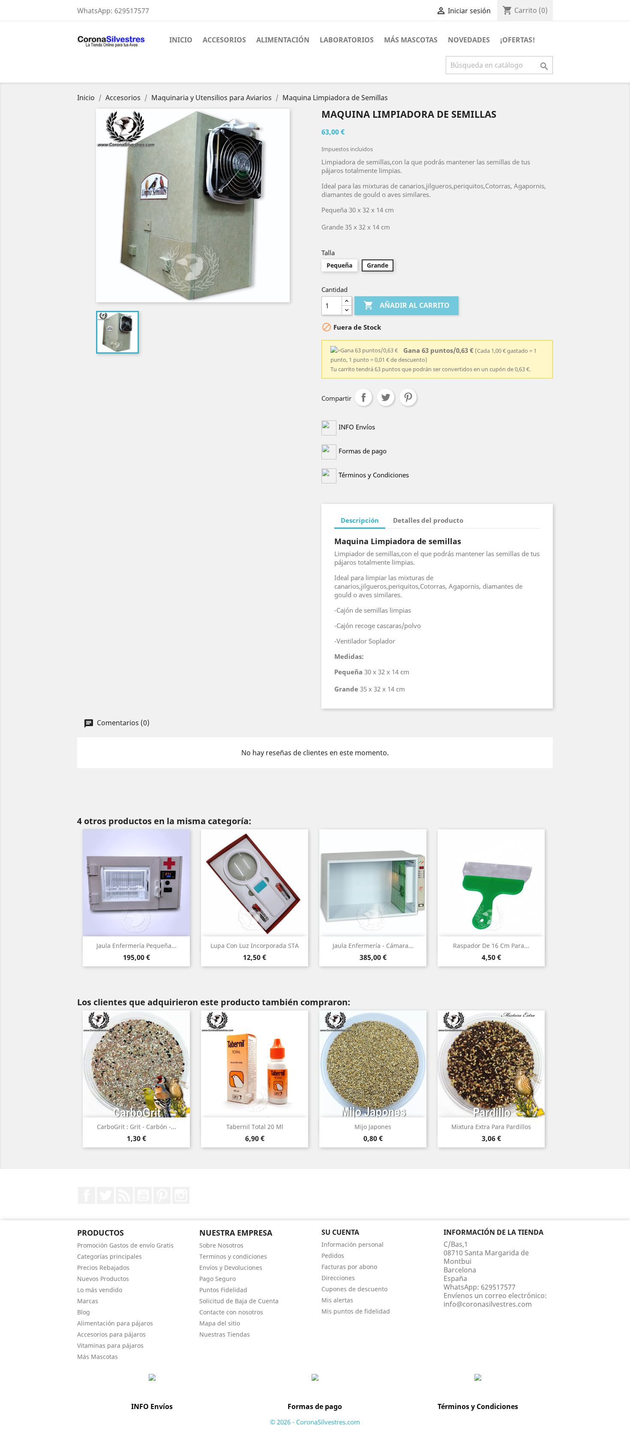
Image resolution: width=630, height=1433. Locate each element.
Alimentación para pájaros (115, 1323)
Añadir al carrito (406, 305)
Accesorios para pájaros (111, 1334)
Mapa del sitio (219, 1323)
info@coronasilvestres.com (488, 1304)
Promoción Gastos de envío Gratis (125, 1245)
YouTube (143, 1195)
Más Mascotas (411, 40)
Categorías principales (109, 1256)
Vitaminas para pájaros (110, 1345)
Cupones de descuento (354, 1289)
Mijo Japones (372, 1127)
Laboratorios (347, 40)
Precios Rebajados (103, 1267)
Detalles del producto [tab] (428, 520)
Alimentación (282, 40)
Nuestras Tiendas (224, 1334)
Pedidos (332, 1255)
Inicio (180, 40)
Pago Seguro (217, 1279)
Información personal (352, 1244)
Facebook (86, 1195)
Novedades (469, 40)
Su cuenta (340, 1232)
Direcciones (338, 1278)
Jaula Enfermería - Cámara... (373, 945)
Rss (124, 1195)
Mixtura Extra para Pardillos (491, 1127)
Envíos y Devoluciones (230, 1267)
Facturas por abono (349, 1267)
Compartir (363, 397)
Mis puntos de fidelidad (355, 1311)
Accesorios (224, 40)
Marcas (87, 1301)
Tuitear (385, 397)
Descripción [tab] (360, 520)
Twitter (105, 1195)
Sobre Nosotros (221, 1245)
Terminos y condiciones (233, 1256)
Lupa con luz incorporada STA (254, 945)
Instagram (180, 1195)
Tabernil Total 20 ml (254, 1127)
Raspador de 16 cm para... (491, 945)
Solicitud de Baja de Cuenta (239, 1301)
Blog (83, 1312)
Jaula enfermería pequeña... (136, 945)
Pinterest (408, 397)
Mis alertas (337, 1300)
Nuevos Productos (103, 1279)
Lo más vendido (99, 1290)
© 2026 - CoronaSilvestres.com (315, 1422)
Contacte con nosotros (231, 1312)
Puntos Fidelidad (223, 1290)
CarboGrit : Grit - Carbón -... (136, 1127)
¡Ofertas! (517, 40)
